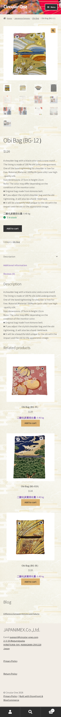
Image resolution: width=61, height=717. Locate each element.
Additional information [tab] (15, 265)
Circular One (15, 7)
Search (30, 712)
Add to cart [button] (30, 423)
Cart (47, 709)
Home (9, 18)
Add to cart (13, 228)
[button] (53, 30)
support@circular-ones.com (24, 637)
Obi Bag (35, 18)
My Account (10, 712)
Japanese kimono (22, 18)
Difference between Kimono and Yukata (21, 614)
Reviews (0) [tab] (9, 273)
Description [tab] (9, 256)
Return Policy (10, 673)
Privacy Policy (10, 661)
